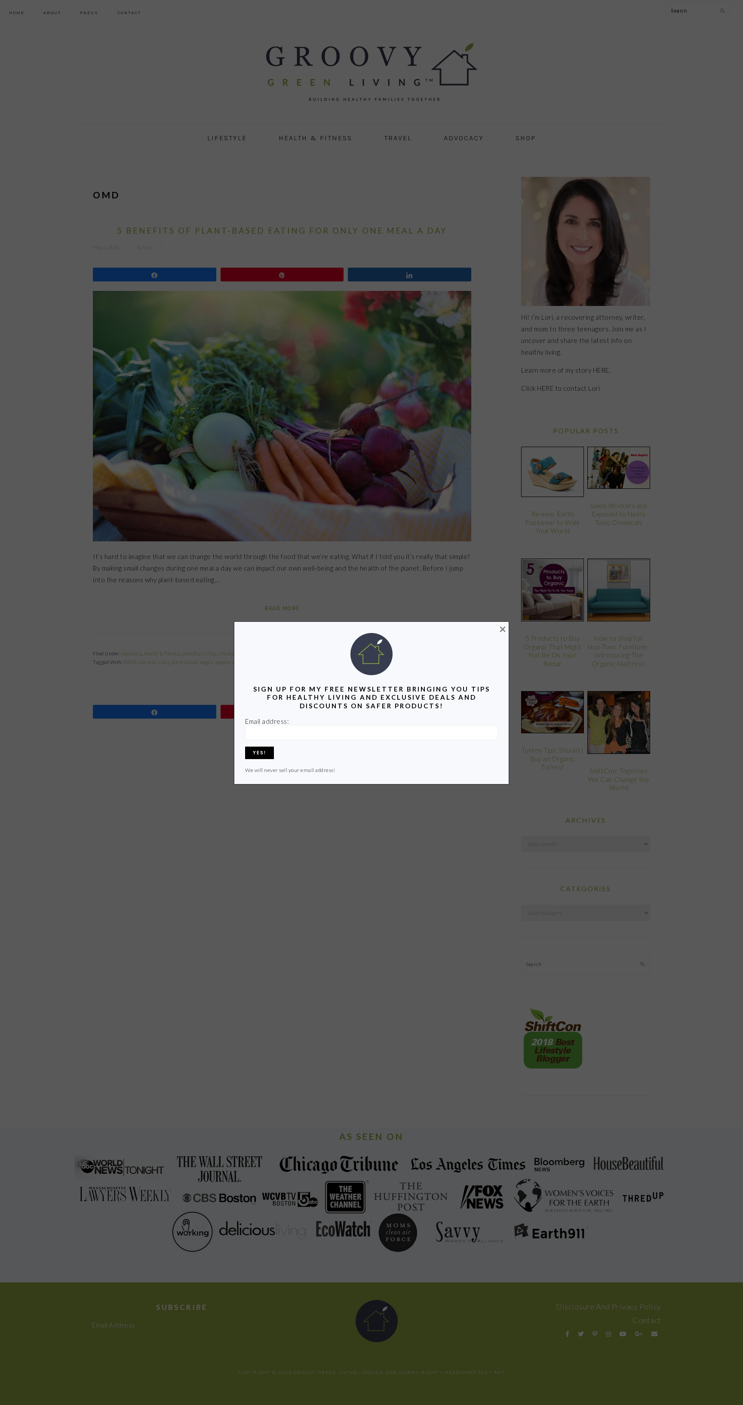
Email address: (267, 721)
